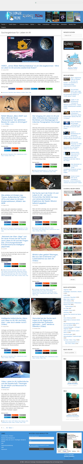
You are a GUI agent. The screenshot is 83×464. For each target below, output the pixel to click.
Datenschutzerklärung (7, 445)
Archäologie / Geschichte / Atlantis (41, 289)
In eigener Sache (68, 310)
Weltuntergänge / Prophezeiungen (72, 336)
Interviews (66, 312)
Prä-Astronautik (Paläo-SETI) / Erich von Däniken (16, 274)
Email (30, 440)
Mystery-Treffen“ (73, 68)
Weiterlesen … (6, 218)
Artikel (35, 170)
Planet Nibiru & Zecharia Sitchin (72, 320)
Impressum (4, 449)
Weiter (11, 427)
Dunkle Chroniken (73, 383)
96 (7, 427)
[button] (11, 89)
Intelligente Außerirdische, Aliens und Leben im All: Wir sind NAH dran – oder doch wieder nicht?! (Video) (14, 321)
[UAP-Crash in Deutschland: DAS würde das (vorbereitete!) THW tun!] (77, 273)
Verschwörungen (68, 334)
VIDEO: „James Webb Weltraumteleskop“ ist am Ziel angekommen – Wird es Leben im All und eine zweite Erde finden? (30, 67)
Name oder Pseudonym (34, 436)
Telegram (3, 27)
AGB (2, 447)
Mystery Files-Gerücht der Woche (72, 314)
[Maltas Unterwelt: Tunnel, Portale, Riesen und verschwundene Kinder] (77, 242)
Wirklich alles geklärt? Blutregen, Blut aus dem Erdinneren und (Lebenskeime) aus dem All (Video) (45, 258)
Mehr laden (73, 279)
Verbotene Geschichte (72, 416)
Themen (3, 24)
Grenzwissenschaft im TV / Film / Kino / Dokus (47, 170)
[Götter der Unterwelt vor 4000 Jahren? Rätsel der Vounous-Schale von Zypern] (77, 236)
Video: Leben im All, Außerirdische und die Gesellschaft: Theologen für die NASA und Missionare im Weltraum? (14, 384)
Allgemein (66, 289)
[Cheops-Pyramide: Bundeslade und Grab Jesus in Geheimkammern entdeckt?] (77, 249)
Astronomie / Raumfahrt (8, 92)
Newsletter (64, 24)
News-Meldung (17, 92)
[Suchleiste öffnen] (81, 27)
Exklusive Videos (24, 24)
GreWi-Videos (12, 24)
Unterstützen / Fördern (7, 436)
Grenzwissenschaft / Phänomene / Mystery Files (42, 292)
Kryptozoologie (69, 306)
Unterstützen (46, 24)
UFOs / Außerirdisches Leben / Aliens (48, 171)
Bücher (32, 24)
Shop (39, 24)
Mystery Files (72, 24)
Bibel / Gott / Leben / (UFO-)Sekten (45, 290)
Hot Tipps (66, 308)
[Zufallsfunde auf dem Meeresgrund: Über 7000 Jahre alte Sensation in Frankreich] (68, 249)
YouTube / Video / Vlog (26, 92)
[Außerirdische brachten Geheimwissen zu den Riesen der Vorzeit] (68, 255)
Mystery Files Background (8, 438)
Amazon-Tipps (55, 24)
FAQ (2, 443)
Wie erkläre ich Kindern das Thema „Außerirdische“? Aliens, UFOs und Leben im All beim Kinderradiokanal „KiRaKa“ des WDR (13, 199)
